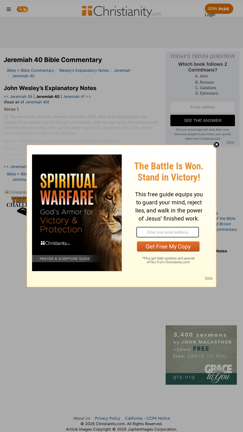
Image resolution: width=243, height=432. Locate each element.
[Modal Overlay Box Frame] (121, 216)
